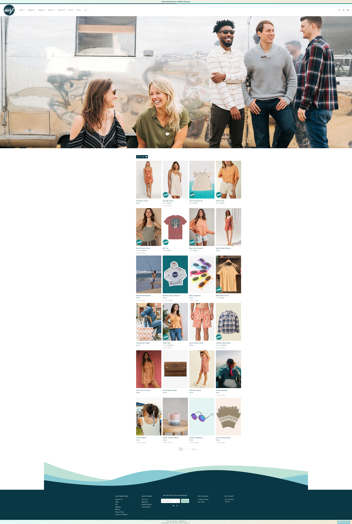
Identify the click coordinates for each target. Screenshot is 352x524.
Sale (85, 10)
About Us (145, 499)
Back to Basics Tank (143, 248)
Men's (22, 10)
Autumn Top (220, 201)
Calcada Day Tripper (143, 343)
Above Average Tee (196, 201)
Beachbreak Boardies (143, 295)
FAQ (116, 504)
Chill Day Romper (195, 390)
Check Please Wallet (170, 390)
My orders (201, 502)
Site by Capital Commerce (176, 521)
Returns (117, 509)
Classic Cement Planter (171, 438)
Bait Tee (165, 248)
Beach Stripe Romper (223, 248)
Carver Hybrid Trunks (196, 343)
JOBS (117, 502)
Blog (79, 10)
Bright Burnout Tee (222, 295)
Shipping (118, 507)
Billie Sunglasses (195, 295)
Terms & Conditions (121, 514)
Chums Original (141, 438)
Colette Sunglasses (196, 438)
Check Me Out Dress (143, 390)
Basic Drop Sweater (196, 248)
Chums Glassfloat (222, 390)
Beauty (51, 10)
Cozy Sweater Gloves (223, 438)
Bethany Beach (147, 504)
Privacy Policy (119, 512)
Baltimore (145, 502)
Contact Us (118, 499)
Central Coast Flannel (223, 343)
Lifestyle (61, 10)
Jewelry (41, 10)
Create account (203, 499)
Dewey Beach (146, 507)
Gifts (71, 10)
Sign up (185, 501)
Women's (31, 10)
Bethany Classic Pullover (171, 295)
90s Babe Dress (168, 201)
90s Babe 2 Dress (142, 201)
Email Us (227, 501)
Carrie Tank (166, 343)
